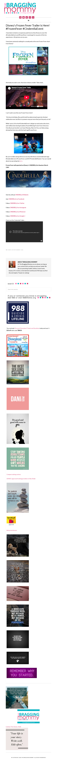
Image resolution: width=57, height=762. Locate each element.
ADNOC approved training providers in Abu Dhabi (21, 478)
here (21, 161)
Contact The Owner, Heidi (13, 726)
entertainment (16, 249)
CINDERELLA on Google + (17, 216)
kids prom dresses (12, 530)
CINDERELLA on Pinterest (17, 212)
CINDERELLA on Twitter (17, 203)
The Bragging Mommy (28, 757)
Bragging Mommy (20, 8)
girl (22, 249)
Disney (9, 249)
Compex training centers (14, 474)
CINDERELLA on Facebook (16, 199)
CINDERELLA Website (21, 195)
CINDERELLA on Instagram (18, 207)
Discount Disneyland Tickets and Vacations (26, 328)
